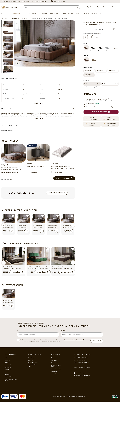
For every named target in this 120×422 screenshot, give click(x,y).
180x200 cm (89, 71)
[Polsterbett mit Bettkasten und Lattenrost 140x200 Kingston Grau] (13, 256)
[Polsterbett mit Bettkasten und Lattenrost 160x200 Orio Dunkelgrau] (38, 218)
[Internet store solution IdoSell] (115, 396)
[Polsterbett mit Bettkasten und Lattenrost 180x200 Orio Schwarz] (8, 218)
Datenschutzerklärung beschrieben (73, 340)
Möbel (3, 13)
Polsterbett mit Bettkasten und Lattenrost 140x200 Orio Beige (22, 226)
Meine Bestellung (34, 354)
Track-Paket (31, 360)
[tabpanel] (8, 23)
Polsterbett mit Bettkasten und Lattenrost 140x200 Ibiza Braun (62, 267)
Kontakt (30, 366)
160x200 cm (101, 71)
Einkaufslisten (55, 362)
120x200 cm (89, 75)
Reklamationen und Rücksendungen (33, 363)
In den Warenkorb (99, 112)
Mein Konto (55, 354)
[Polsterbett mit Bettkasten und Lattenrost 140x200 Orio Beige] (23, 218)
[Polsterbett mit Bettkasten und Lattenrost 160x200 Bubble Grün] (38, 256)
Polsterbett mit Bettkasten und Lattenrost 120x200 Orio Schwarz (52, 226)
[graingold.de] (9, 7)
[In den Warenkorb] (12, 231)
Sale (77, 13)
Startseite (4, 18)
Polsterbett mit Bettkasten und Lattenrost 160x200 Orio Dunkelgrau (37, 226)
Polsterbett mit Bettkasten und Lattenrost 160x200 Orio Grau (67, 226)
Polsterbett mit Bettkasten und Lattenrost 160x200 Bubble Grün (38, 267)
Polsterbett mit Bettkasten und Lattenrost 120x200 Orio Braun (8, 301)
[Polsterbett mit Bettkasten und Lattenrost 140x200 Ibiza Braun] (63, 256)
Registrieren (54, 357)
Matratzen (33, 13)
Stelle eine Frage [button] (56, 193)
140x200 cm (113, 71)
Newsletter (54, 374)
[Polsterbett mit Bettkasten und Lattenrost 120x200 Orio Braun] (13, 153)
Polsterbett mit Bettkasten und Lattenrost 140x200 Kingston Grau (12, 267)
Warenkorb (54, 360)
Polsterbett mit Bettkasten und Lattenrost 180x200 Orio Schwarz (8, 226)
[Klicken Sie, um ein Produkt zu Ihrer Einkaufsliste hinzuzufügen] (114, 29)
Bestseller (54, 13)
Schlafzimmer (23, 18)
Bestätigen (33, 172)
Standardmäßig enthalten (9, 172)
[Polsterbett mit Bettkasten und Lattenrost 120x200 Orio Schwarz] (53, 218)
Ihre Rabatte (54, 371)
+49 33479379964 (81, 360)
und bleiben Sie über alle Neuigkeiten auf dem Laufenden (53, 326)
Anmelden (97, 341)
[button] (115, 47)
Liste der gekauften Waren (56, 366)
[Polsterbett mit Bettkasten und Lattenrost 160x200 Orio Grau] (67, 218)
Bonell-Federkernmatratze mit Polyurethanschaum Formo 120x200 (62, 167)
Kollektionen (67, 13)
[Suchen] (78, 7)
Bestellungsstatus (33, 357)
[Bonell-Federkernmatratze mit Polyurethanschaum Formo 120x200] (62, 152)
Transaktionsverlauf (56, 369)
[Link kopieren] (117, 29)
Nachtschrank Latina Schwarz (36, 166)
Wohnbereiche (17, 13)
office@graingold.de (83, 362)
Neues (44, 13)
